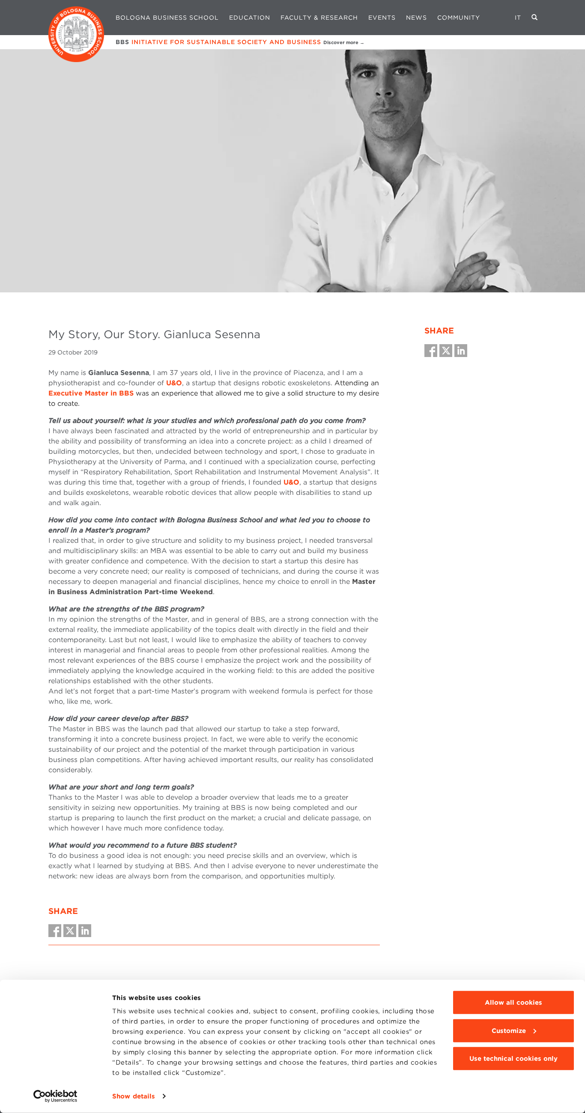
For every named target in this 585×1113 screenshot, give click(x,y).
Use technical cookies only (513, 1058)
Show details (133, 1096)
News (416, 17)
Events (382, 17)
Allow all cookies (513, 1002)
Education (249, 17)
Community (458, 17)
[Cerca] (534, 17)
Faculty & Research (319, 17)
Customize (509, 1030)
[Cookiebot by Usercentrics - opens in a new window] (55, 1096)
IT (518, 17)
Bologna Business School (167, 17)
